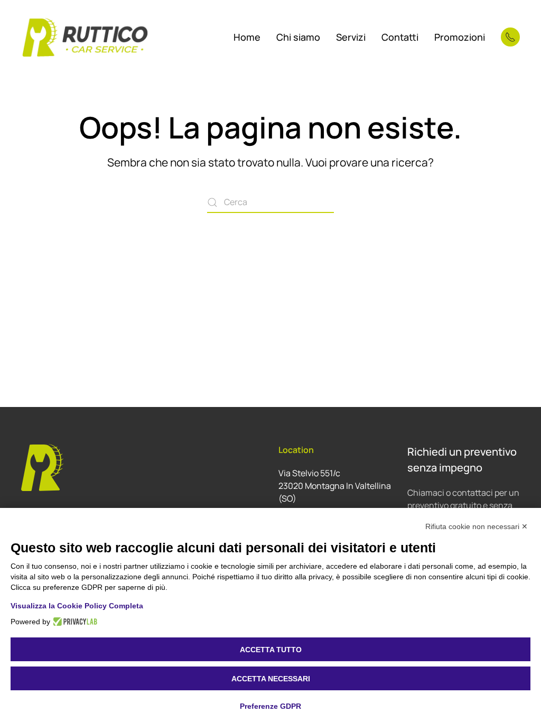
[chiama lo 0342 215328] (510, 37)
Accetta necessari (270, 678)
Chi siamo (298, 37)
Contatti (399, 37)
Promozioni (459, 37)
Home (247, 37)
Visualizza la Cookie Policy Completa (77, 605)
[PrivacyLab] (73, 621)
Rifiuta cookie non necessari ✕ (476, 526)
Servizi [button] (351, 37)
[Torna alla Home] (85, 37)
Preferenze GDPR (270, 706)
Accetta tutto (271, 649)
